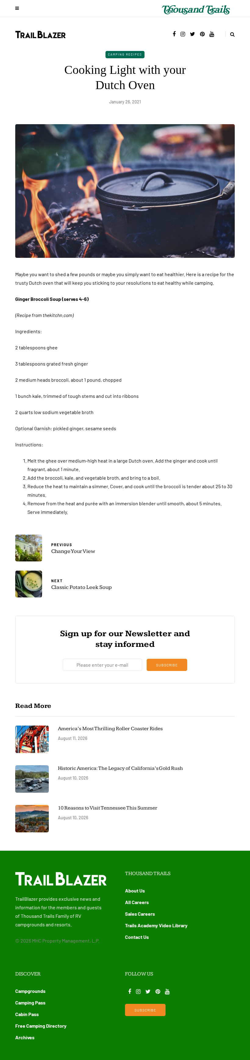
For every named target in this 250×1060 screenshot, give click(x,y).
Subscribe (167, 665)
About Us (135, 890)
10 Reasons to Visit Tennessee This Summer (107, 808)
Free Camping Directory (40, 1026)
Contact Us (137, 937)
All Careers (137, 902)
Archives (24, 1037)
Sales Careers (140, 914)
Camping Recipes (125, 54)
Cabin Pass (27, 1014)
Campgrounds (30, 991)
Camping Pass (30, 1002)
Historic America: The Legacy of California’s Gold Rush (121, 768)
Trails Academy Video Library (156, 925)
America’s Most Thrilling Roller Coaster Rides (110, 729)
